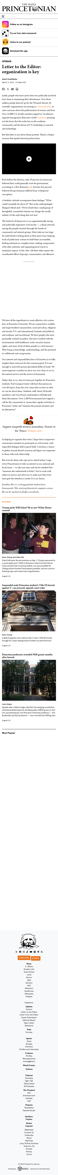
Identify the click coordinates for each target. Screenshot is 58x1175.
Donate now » (35, 431)
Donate (35, 958)
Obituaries (29, 993)
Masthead (29, 1129)
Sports (29, 1038)
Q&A (29, 980)
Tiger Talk (29, 1080)
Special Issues (29, 1110)
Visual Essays (29, 1065)
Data (29, 1029)
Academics (29, 991)
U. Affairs (29, 966)
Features (29, 1053)
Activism (29, 982)
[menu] (55, 16)
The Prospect (29, 1090)
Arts (29, 1092)
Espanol (29, 1126)
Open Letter (29, 1023)
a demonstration (44, 106)
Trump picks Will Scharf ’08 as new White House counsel (26, 509)
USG (29, 985)
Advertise (29, 1140)
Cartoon (29, 1069)
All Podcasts (29, 1086)
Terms (29, 1154)
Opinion (29, 1006)
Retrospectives (29, 1058)
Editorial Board (29, 1020)
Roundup (29, 1078)
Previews (29, 1046)
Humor (29, 1123)
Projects (29, 1105)
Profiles (29, 1056)
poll (30, 186)
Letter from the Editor (29, 1014)
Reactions (29, 1025)
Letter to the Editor (29, 1012)
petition (42, 117)
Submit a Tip (29, 1146)
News (29, 963)
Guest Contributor (9, 79)
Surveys (29, 1032)
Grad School (29, 972)
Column (29, 1009)
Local (29, 974)
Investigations (29, 1061)
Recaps (29, 1044)
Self (29, 1101)
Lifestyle (29, 1098)
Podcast (29, 1075)
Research (29, 988)
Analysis (29, 996)
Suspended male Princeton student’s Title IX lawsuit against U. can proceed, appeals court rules (28, 586)
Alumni (29, 977)
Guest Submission (29, 1017)
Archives (29, 1116)
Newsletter (29, 1107)
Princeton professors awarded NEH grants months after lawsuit (27, 656)
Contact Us (29, 1132)
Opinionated (29, 1083)
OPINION (6, 61)
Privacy (29, 1151)
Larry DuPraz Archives (29, 1143)
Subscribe (24, 957)
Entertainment (29, 1095)
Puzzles (29, 1119)
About (29, 1138)
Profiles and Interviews (29, 1049)
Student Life (29, 969)
